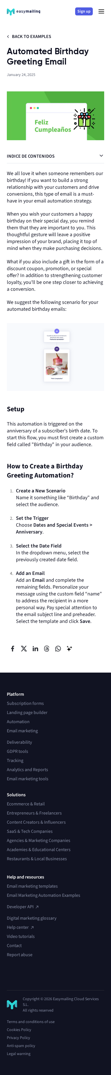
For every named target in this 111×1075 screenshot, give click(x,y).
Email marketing (22, 731)
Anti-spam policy (21, 1046)
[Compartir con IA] (69, 648)
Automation (18, 722)
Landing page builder (27, 712)
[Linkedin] (20, 975)
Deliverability (19, 742)
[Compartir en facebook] (12, 648)
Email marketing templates (32, 886)
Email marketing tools (27, 779)
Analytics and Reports (27, 770)
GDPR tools (17, 751)
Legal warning (18, 1054)
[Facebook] (41, 975)
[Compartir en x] (24, 648)
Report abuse (19, 955)
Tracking (15, 760)
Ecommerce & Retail (26, 804)
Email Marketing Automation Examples (43, 895)
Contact (14, 945)
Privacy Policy (18, 1038)
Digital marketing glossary (31, 918)
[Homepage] (23, 12)
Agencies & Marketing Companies (38, 840)
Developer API (20, 907)
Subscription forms (25, 703)
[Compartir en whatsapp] (58, 648)
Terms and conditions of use (31, 1022)
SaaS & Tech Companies (30, 831)
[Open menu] (101, 11)
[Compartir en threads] (46, 648)
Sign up (84, 11)
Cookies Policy (19, 1030)
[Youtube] (30, 975)
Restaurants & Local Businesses (37, 859)
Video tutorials (21, 936)
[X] (10, 975)
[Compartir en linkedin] (35, 648)
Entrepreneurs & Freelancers (34, 813)
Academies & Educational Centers (39, 850)
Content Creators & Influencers (36, 822)
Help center (18, 927)
